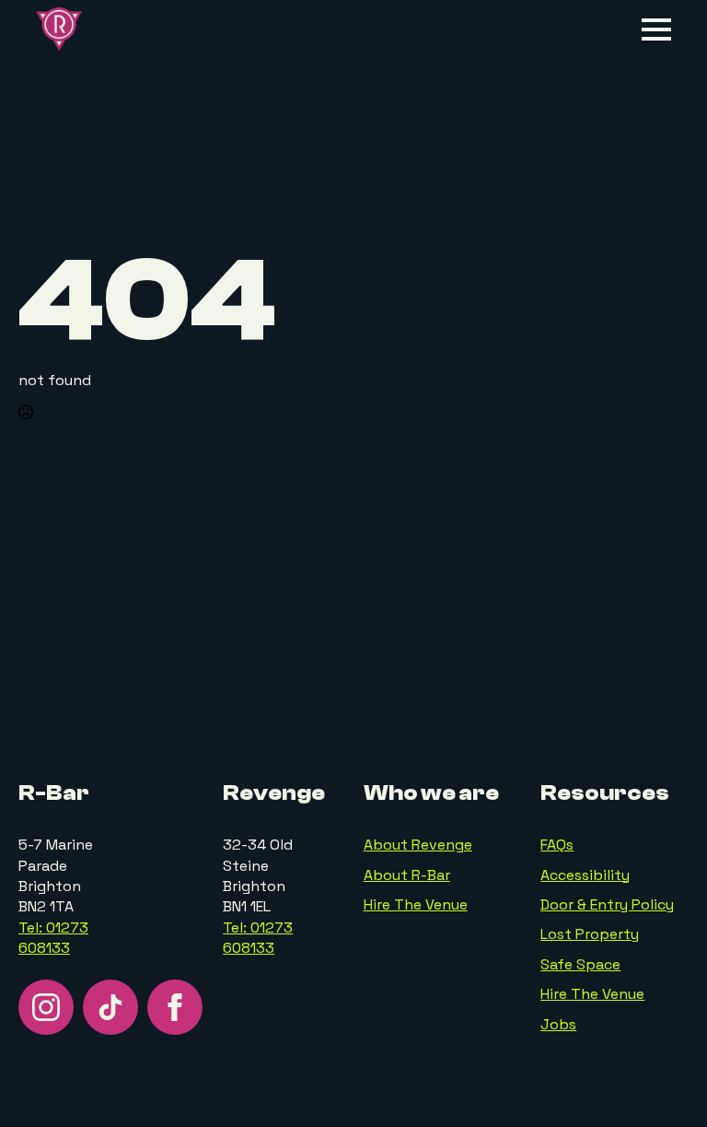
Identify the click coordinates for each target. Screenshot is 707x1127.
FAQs (557, 844)
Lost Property (589, 934)
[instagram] (46, 1007)
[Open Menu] (656, 29)
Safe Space (580, 964)
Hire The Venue (416, 904)
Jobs (558, 1024)
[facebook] (175, 1007)
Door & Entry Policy (607, 904)
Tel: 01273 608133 (53, 937)
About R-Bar (407, 875)
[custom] (110, 1007)
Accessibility (585, 875)
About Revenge (418, 844)
